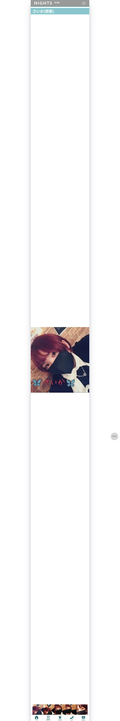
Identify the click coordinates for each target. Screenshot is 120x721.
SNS (114, 436)
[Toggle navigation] (83, 3)
